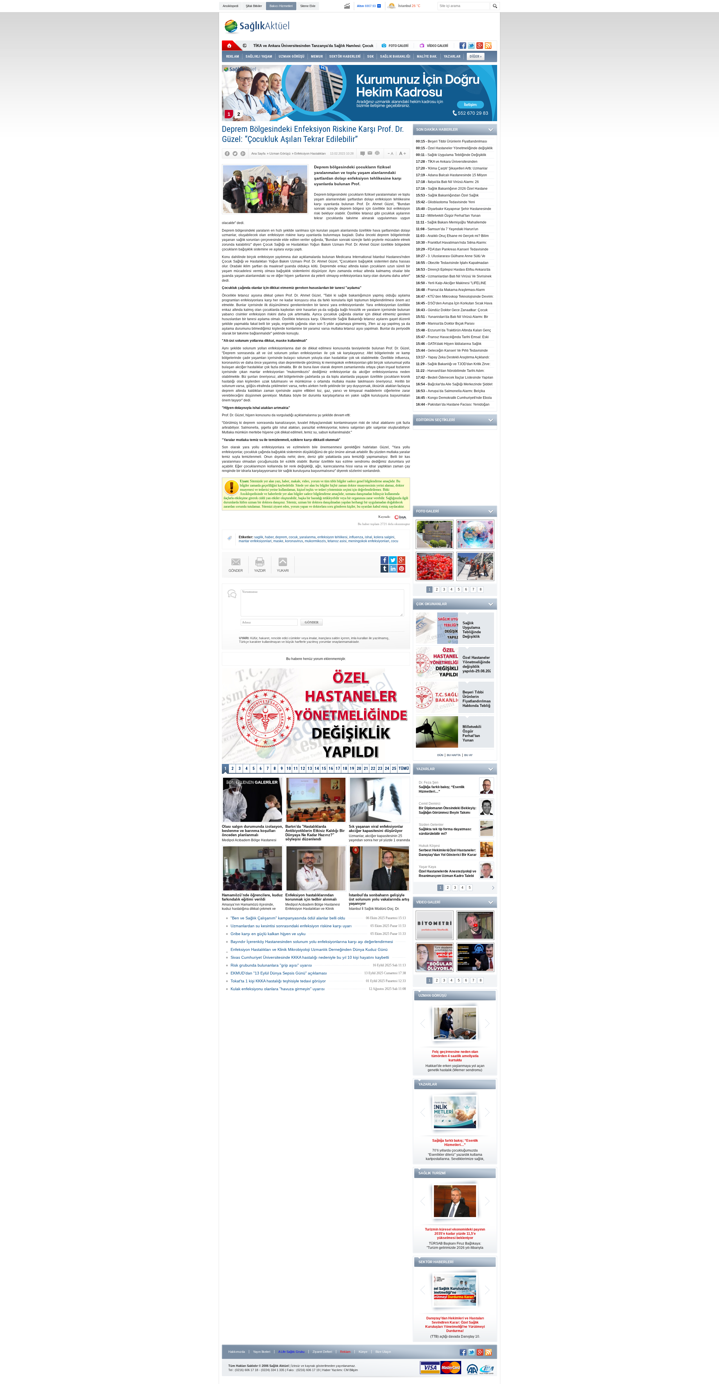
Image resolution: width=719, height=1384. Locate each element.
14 (317, 768)
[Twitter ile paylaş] (471, 45)
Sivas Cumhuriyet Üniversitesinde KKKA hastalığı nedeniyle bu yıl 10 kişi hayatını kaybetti (310, 957)
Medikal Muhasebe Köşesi (447, 829)
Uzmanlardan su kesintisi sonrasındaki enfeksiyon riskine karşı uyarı (291, 926)
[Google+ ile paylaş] (479, 45)
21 (366, 768)
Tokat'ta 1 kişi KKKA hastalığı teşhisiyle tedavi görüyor (278, 981)
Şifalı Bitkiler (254, 6)
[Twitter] (235, 153)
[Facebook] (227, 153)
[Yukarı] (283, 564)
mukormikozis (315, 541)
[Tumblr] (384, 569)
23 (380, 768)
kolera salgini (384, 537)
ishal (368, 537)
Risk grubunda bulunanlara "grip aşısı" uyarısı (271, 965)
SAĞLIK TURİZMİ (431, 1173)
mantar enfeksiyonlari (255, 541)
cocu (394, 541)
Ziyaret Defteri (322, 1351)
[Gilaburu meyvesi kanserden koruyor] (435, 566)
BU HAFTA (454, 755)
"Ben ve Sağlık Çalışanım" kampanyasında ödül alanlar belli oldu (288, 918)
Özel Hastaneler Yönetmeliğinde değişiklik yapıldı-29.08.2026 (477, 664)
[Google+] (242, 153)
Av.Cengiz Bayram (443, 808)
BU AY (468, 755)
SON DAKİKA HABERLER (437, 130)
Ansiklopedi (230, 6)
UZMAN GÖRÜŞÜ (432, 996)
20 (359, 768)
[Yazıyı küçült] (390, 153)
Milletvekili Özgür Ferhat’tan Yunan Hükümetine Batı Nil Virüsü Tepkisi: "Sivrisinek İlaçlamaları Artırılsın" (475, 734)
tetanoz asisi (337, 541)
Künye (363, 1351)
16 (331, 768)
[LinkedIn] (393, 569)
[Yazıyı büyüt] (402, 153)
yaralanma (307, 537)
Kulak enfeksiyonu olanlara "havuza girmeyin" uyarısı (278, 989)
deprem (281, 537)
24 (387, 768)
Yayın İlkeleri (261, 1351)
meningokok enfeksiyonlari (368, 541)
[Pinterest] (401, 569)
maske (278, 541)
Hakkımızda (236, 1351)
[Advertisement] (190, 99)
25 (394, 768)
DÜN (440, 755)
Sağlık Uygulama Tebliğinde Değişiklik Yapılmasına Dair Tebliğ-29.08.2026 (477, 630)
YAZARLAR (425, 769)
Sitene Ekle (307, 6)
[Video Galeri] (434, 45)
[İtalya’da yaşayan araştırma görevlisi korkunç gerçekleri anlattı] (435, 957)
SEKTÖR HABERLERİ (435, 1262)
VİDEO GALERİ (428, 902)
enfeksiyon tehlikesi (332, 537)
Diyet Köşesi (443, 848)
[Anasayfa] (232, 45)
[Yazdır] (377, 153)
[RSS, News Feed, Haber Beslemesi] (488, 45)
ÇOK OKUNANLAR (431, 604)
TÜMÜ (404, 768)
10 (288, 768)
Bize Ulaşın (383, 1351)
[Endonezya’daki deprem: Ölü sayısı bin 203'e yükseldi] (475, 566)
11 (295, 768)
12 (303, 768)
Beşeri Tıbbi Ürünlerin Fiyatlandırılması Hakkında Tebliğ (477, 699)
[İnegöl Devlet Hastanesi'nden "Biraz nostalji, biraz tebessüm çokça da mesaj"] (475, 925)
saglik (258, 537)
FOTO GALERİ (427, 511)
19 (352, 768)
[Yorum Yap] (362, 153)
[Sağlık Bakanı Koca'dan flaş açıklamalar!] (475, 957)
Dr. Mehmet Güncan (448, 787)
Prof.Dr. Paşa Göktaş (441, 871)
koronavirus (294, 541)
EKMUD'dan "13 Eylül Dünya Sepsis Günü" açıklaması (279, 973)
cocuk (293, 537)
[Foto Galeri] (396, 45)
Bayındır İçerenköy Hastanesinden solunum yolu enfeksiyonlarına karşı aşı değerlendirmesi (312, 941)
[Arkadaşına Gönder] (370, 153)
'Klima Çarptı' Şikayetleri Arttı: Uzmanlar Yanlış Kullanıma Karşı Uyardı (314, 46)
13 (310, 768)
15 (324, 768)
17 (338, 768)
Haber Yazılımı (332, 1370)
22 (373, 768)
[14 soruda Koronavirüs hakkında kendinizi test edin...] (475, 534)
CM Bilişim (351, 1370)
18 (345, 768)
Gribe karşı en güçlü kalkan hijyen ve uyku (268, 933)
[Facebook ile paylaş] (462, 45)
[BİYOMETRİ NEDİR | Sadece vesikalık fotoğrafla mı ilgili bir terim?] (435, 925)
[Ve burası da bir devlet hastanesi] (435, 534)
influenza (356, 537)
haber (269, 537)
